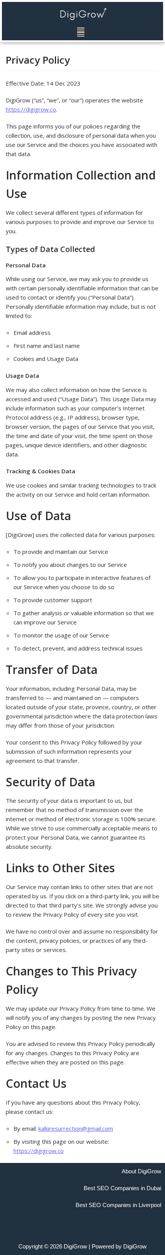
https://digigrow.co (31, 109)
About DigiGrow (141, 1171)
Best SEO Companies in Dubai (122, 1188)
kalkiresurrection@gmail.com (75, 1128)
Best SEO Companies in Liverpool (118, 1205)
